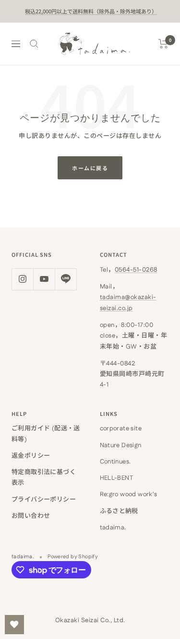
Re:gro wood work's (128, 494)
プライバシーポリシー (44, 499)
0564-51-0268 (136, 269)
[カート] (163, 44)
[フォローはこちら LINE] (65, 279)
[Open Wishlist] (14, 624)
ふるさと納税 (119, 511)
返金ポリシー (31, 455)
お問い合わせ (31, 516)
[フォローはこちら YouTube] (44, 279)
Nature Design (121, 445)
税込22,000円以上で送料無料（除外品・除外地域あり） (91, 11)
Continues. (115, 461)
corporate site (121, 428)
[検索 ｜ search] (34, 43)
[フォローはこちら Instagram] (22, 279)
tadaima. (113, 527)
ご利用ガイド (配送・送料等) (46, 433)
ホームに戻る (90, 168)
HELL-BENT (116, 478)
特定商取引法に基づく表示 (44, 477)
